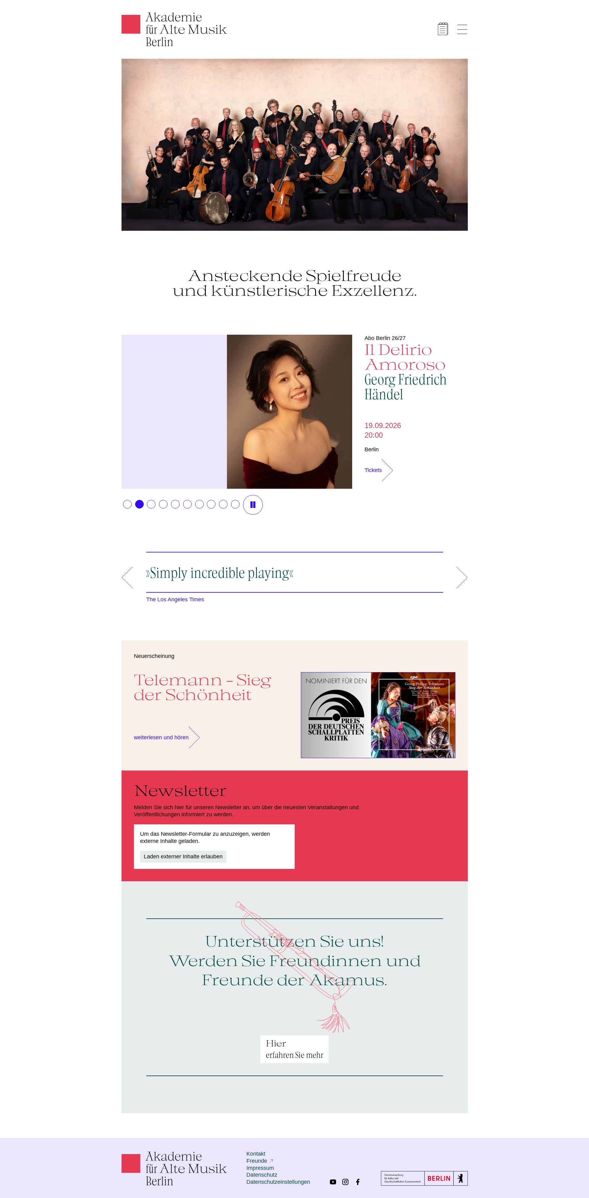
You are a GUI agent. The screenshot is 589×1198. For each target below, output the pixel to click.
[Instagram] (345, 1182)
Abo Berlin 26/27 (385, 338)
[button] (127, 504)
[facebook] (357, 1182)
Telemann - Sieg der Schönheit (202, 687)
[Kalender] (443, 28)
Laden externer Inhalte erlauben (183, 856)
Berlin (372, 449)
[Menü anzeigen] (462, 29)
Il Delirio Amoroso (406, 371)
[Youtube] (333, 1182)
